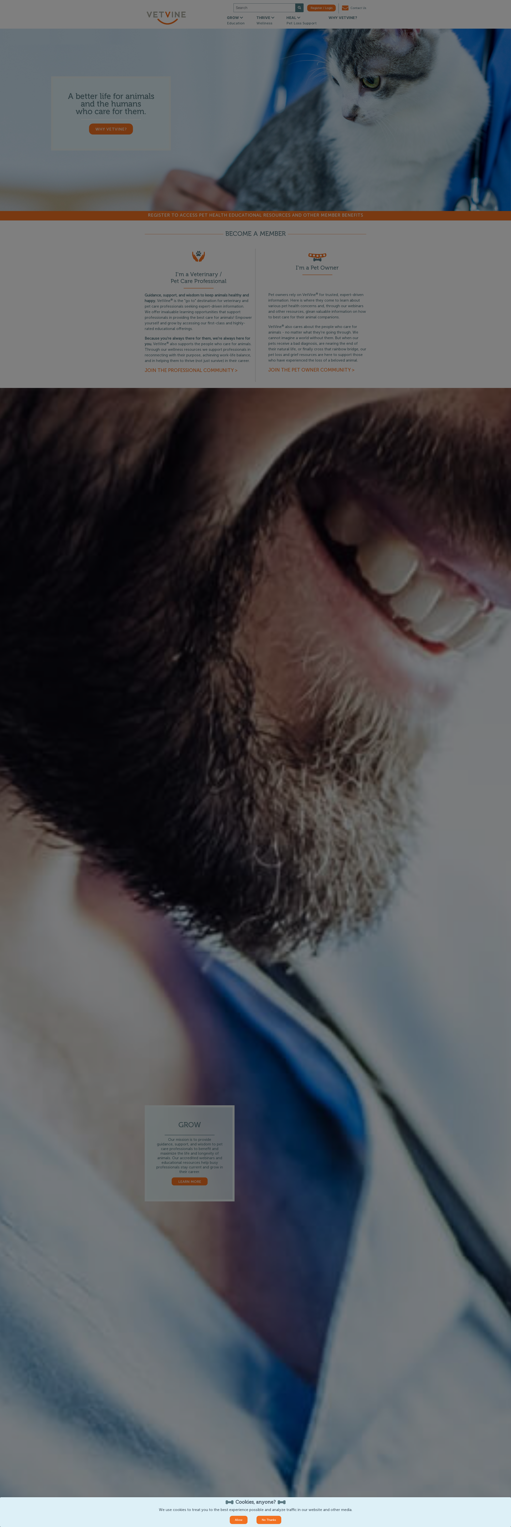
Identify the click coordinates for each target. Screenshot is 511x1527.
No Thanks (269, 1520)
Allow (238, 1520)
